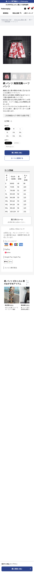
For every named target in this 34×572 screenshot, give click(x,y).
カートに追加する (17, 158)
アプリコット (10, 146)
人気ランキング (28, 13)
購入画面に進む (17, 152)
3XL (20, 132)
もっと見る (27, 282)
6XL (20, 136)
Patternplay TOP (6, 19)
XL (7, 132)
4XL (7, 136)
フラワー (16, 143)
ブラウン (8, 143)
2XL (14, 132)
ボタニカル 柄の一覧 (20, 19)
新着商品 (5, 13)
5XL (14, 136)
